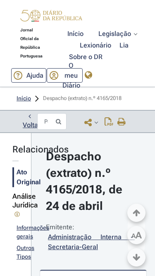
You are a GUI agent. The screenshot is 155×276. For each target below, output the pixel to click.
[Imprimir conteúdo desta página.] (121, 122)
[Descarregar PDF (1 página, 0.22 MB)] (109, 122)
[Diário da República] (51, 17)
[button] (51, 17)
